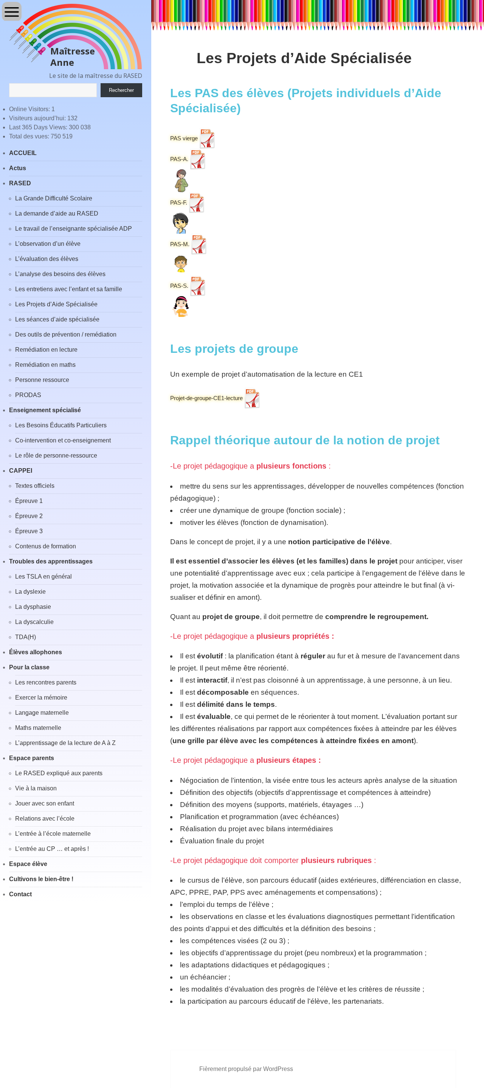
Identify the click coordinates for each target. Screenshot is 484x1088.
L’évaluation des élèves (46, 259)
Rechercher (121, 90)
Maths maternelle (38, 728)
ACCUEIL (23, 153)
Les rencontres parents (45, 682)
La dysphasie (33, 607)
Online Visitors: (30, 109)
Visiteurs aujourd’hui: (38, 118)
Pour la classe (29, 667)
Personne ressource (42, 380)
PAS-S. (179, 285)
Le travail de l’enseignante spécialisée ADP (73, 228)
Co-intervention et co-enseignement (63, 440)
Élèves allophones (35, 652)
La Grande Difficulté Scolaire (53, 198)
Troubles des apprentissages (51, 561)
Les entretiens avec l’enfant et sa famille (68, 289)
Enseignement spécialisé (45, 410)
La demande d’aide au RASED (56, 213)
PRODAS (28, 395)
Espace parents (31, 758)
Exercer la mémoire (41, 697)
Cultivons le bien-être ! (41, 879)
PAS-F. (178, 202)
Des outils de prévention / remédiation (65, 334)
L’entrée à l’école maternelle (53, 833)
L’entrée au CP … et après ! (52, 849)
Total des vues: (30, 136)
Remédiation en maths (45, 365)
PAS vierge (184, 138)
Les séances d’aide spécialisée (57, 319)
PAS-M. (179, 244)
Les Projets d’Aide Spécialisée (56, 304)
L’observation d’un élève (48, 244)
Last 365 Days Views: (39, 127)
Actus (17, 168)
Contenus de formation (45, 546)
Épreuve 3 (29, 531)
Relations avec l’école (44, 818)
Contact (20, 894)
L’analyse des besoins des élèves (60, 274)
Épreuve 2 (29, 516)
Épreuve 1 (29, 501)
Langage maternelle (42, 712)
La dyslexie (30, 591)
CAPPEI (20, 470)
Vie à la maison (36, 788)
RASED (20, 183)
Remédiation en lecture (46, 349)
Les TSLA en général (43, 576)
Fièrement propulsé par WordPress (246, 1069)
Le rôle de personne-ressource (56, 455)
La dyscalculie (34, 622)
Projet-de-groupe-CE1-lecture (206, 398)
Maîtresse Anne (72, 56)
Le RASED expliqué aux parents (58, 773)
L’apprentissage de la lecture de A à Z (65, 743)
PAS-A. (179, 159)
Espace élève (28, 864)
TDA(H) (25, 637)
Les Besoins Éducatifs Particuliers (61, 425)
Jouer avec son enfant (44, 803)
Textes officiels (34, 486)
